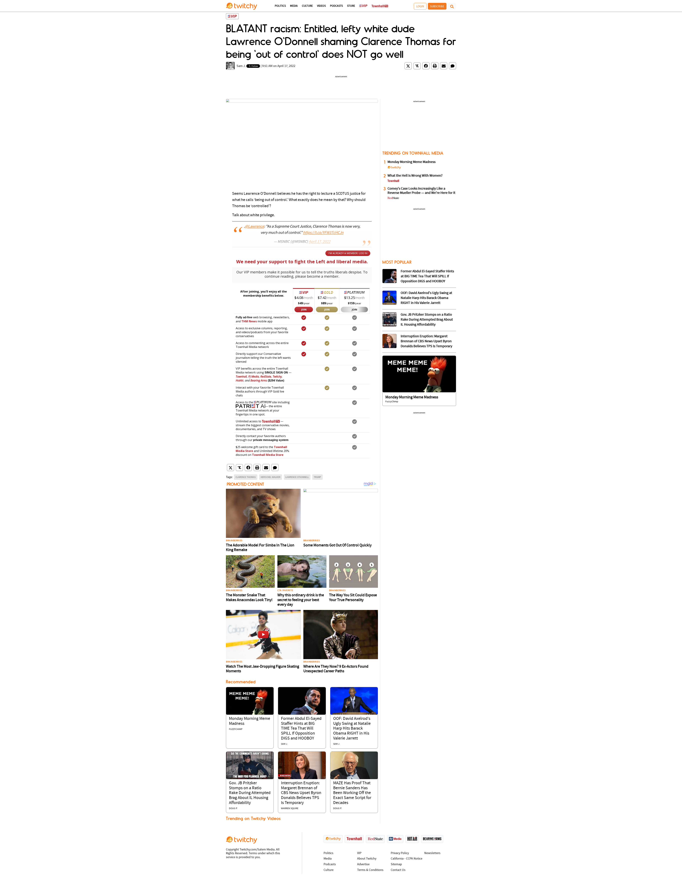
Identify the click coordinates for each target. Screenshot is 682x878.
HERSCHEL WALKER (270, 477)
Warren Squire (289, 808)
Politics (280, 6)
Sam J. (241, 66)
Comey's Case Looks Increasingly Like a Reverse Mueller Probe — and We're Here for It (421, 191)
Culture (307, 6)
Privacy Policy (400, 853)
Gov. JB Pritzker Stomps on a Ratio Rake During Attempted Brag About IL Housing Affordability (249, 793)
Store (351, 6)
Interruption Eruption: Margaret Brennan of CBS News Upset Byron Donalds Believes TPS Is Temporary (301, 793)
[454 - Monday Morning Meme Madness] (419, 374)
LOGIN (420, 6)
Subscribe (437, 6)
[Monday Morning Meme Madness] (250, 701)
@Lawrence (254, 227)
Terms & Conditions (370, 870)
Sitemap (396, 864)
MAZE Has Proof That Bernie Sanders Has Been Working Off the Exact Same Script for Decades (352, 793)
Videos (321, 6)
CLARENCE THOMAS (246, 477)
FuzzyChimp (235, 729)
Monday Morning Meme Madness (411, 162)
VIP (359, 853)
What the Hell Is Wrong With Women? (415, 176)
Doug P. (233, 808)
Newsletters (432, 853)
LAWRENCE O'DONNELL (297, 477)
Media (294, 6)
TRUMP (317, 477)
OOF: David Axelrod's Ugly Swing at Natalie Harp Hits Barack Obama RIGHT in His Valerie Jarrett (352, 728)
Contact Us (398, 870)
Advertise (363, 864)
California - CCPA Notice (406, 858)
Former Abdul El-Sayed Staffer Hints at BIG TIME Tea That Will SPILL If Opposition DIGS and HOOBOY (301, 728)
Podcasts (336, 6)
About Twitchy (366, 858)
